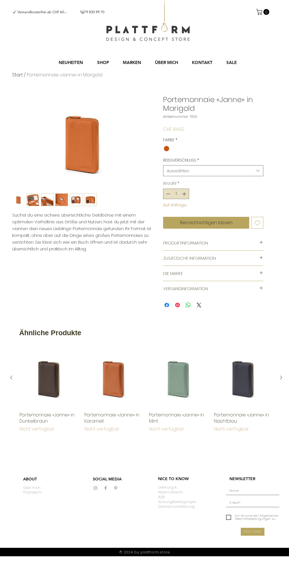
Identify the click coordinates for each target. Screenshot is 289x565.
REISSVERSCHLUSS (181, 160)
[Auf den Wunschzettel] (257, 223)
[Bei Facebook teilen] (166, 305)
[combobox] (213, 170)
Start (17, 75)
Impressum (32, 492)
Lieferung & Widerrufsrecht (170, 490)
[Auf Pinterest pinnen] (177, 305)
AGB (161, 497)
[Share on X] (199, 305)
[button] (103, 62)
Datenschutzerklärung (176, 506)
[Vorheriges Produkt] (11, 377)
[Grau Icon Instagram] (95, 488)
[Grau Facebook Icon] (105, 488)
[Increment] (184, 194)
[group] (146, 390)
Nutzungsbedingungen (177, 501)
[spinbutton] (176, 194)
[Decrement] (167, 194)
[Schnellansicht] (49, 377)
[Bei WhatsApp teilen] (188, 305)
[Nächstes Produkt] (281, 377)
